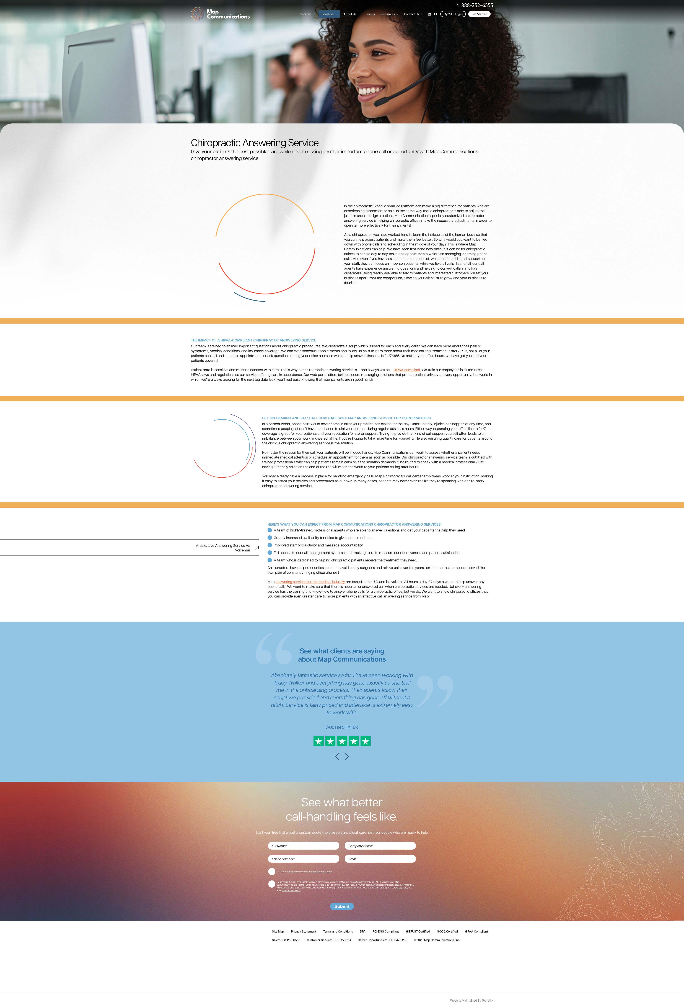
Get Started (479, 14)
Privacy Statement (303, 931)
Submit (342, 906)
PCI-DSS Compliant (386, 931)
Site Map (278, 931)
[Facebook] (435, 14)
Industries (327, 14)
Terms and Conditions (338, 931)
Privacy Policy (294, 871)
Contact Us (411, 14)
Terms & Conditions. (291, 890)
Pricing (370, 14)
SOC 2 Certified (447, 931)
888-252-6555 (477, 5)
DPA (363, 931)
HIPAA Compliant (476, 931)
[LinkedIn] (429, 14)
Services (305, 14)
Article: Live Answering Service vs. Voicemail (223, 547)
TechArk (487, 1000)
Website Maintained (463, 1000)
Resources (387, 14)
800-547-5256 (397, 940)
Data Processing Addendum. (318, 871)
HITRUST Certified (418, 931)
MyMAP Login (453, 14)
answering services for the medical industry (310, 581)
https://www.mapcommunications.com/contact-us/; (389, 884)
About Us (350, 14)
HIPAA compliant (407, 369)
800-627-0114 (342, 940)
